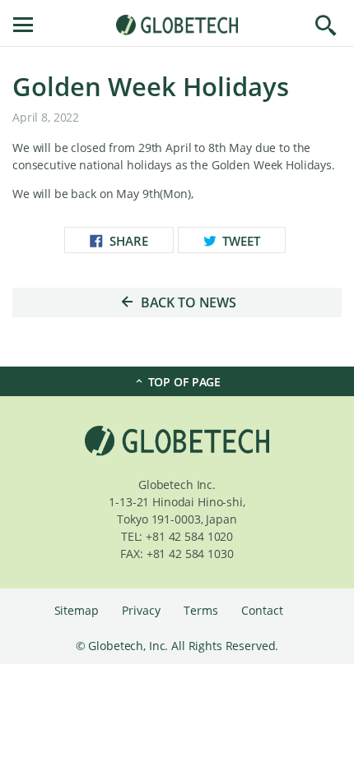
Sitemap (78, 610)
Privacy (142, 610)
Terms (202, 610)
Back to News (186, 302)
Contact (261, 610)
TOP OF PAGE (183, 382)
